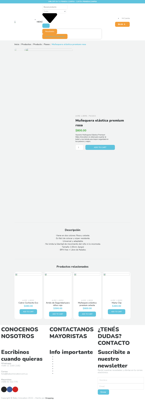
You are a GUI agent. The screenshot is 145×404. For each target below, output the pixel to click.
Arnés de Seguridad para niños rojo (58, 304)
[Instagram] (4, 389)
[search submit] (46, 26)
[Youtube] (15, 389)
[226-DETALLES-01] (49, 72)
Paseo (47, 44)
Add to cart (100, 147)
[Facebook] (9, 389)
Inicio (16, 44)
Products (37, 44)
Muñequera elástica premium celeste (87, 304)
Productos (26, 44)
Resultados (49, 31)
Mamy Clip (117, 302)
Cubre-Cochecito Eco (28, 302)
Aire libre (81, 116)
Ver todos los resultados (55, 36)
